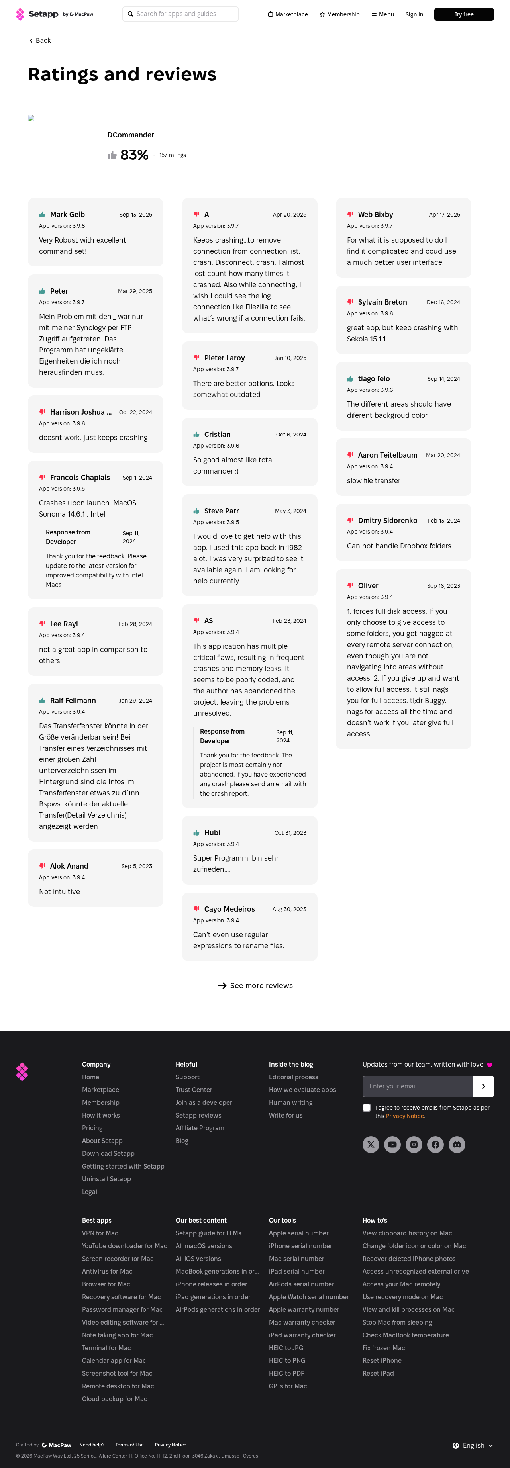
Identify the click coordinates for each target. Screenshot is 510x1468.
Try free (464, 14)
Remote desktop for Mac (118, 1386)
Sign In (414, 14)
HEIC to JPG (286, 1348)
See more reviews (261, 985)
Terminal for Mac (106, 1348)
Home (90, 1077)
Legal (89, 1191)
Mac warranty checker (302, 1322)
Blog (182, 1140)
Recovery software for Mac (121, 1297)
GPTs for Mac (288, 1386)
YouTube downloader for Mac (124, 1246)
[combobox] (478, 1445)
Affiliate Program (200, 1128)
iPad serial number (297, 1271)
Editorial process (293, 1077)
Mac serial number (296, 1258)
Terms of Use (130, 1444)
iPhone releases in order (211, 1284)
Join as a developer (204, 1102)
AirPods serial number (301, 1284)
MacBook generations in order (218, 1271)
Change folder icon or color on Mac (414, 1246)
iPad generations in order (213, 1297)
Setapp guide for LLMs (208, 1233)
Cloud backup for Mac (114, 1399)
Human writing (291, 1102)
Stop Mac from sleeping (397, 1322)
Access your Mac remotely (401, 1284)
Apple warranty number (304, 1309)
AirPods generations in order (218, 1309)
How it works (101, 1115)
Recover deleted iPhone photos (409, 1258)
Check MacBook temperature (406, 1335)
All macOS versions (204, 1246)
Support (188, 1077)
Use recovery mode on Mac (403, 1297)
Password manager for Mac (122, 1309)
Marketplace (291, 14)
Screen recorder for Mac (118, 1258)
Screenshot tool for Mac (117, 1373)
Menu (386, 14)
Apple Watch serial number (309, 1297)
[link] (371, 1144)
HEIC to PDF (286, 1373)
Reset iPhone (382, 1360)
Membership (343, 14)
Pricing (92, 1128)
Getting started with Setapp (123, 1166)
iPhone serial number (300, 1246)
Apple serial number (299, 1233)
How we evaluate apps (302, 1089)
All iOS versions (198, 1258)
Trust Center (194, 1089)
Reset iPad (378, 1373)
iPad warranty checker (302, 1335)
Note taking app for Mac (117, 1335)
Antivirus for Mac (107, 1271)
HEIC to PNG (287, 1360)
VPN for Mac (100, 1233)
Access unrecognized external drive (416, 1271)
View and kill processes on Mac (409, 1309)
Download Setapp (108, 1153)
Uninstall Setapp (106, 1179)
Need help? (91, 1444)
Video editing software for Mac (125, 1322)
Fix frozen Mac (384, 1348)
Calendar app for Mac (114, 1360)
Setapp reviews (199, 1115)
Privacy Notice (405, 1116)
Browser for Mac (106, 1284)
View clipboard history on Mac (407, 1233)
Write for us (286, 1115)
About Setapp (102, 1140)
